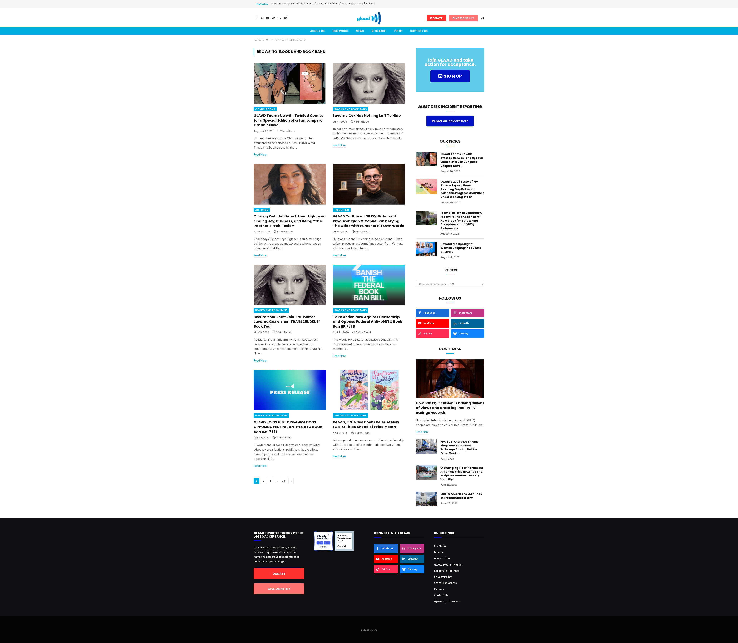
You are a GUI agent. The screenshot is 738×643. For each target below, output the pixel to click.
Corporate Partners (446, 570)
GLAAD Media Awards (447, 564)
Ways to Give (442, 558)
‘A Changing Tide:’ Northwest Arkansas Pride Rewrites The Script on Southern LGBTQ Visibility (461, 473)
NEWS (360, 31)
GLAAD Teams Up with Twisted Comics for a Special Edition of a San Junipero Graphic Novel (288, 120)
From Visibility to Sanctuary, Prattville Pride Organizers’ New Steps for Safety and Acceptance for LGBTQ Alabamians (461, 220)
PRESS (398, 31)
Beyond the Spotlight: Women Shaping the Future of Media (460, 248)
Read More (260, 154)
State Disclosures (445, 583)
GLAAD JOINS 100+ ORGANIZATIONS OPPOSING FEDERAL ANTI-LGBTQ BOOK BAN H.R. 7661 (288, 427)
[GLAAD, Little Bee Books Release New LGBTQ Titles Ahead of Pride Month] (369, 390)
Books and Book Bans (350, 109)
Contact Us (441, 595)
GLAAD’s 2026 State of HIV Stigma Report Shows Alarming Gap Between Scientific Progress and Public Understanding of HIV (342, 3)
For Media (440, 546)
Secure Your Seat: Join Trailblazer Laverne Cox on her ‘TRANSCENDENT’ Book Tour (287, 322)
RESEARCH (379, 31)
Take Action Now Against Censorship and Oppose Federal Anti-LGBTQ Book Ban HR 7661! (367, 322)
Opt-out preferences (447, 601)
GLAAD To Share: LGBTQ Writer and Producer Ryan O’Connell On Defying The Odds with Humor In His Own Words (368, 221)
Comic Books (265, 109)
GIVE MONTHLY (463, 18)
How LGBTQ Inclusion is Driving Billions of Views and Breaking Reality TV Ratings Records (450, 408)
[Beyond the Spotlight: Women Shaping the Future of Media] (426, 249)
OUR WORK (340, 31)
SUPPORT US (419, 31)
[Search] (482, 18)
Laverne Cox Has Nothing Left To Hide (367, 115)
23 (283, 480)
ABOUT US (317, 31)
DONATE (436, 18)
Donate (438, 552)
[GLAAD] (369, 18)
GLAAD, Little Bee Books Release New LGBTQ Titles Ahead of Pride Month (366, 424)
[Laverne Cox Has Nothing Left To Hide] (369, 83)
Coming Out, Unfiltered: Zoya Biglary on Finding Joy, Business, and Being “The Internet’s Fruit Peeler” (290, 221)
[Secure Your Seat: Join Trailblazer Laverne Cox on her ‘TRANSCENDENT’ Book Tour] (290, 285)
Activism (262, 210)
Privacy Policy (443, 577)
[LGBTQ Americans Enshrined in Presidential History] (426, 499)
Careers (439, 589)
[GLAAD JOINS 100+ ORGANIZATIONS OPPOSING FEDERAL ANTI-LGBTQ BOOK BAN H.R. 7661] (290, 390)
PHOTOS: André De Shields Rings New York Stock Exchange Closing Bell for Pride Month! (459, 447)
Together (341, 210)
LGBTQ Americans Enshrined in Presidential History (461, 496)
